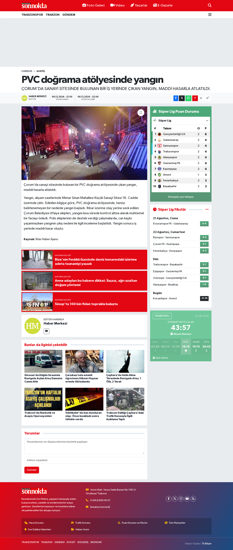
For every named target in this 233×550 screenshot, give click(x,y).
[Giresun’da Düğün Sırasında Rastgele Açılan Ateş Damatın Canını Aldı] (43, 361)
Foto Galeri (96, 5)
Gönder (32, 470)
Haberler (26, 71)
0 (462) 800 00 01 (100, 500)
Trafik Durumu (82, 523)
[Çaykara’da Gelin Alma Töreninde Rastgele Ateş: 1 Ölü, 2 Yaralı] (125, 361)
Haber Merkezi (55, 323)
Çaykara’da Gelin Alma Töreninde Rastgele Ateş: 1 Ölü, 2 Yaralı (123, 378)
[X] (175, 499)
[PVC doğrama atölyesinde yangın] (84, 143)
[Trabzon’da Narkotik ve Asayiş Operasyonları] (43, 399)
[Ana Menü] (210, 15)
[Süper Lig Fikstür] (207, 209)
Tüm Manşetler (177, 523)
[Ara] (210, 5)
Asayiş (41, 71)
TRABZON (53, 14)
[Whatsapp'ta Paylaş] (188, 98)
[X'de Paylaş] (182, 98)
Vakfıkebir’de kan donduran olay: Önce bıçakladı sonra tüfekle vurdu (83, 416)
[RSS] (193, 499)
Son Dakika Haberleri (39, 529)
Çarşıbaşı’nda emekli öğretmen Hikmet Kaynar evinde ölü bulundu (81, 378)
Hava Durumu (36, 523)
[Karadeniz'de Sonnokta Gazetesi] (34, 6)
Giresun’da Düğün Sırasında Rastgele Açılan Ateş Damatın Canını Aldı (43, 378)
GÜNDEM (68, 14)
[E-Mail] (46, 331)
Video (120, 5)
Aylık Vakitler (162, 358)
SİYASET (71, 542)
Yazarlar (141, 5)
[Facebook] (168, 499)
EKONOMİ (96, 542)
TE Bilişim (207, 543)
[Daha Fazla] (195, 98)
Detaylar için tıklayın (181, 196)
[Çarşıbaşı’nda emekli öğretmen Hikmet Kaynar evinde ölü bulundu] (84, 361)
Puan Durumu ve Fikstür (135, 523)
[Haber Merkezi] (32, 325)
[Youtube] (187, 499)
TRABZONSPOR (32, 14)
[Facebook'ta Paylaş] (175, 98)
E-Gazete (165, 5)
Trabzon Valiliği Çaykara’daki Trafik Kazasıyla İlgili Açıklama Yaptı (125, 416)
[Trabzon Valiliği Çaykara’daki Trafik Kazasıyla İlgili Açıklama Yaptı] (125, 399)
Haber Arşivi (82, 529)
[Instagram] (181, 499)
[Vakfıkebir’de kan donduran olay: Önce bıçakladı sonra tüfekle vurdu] (84, 399)
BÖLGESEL (83, 542)
